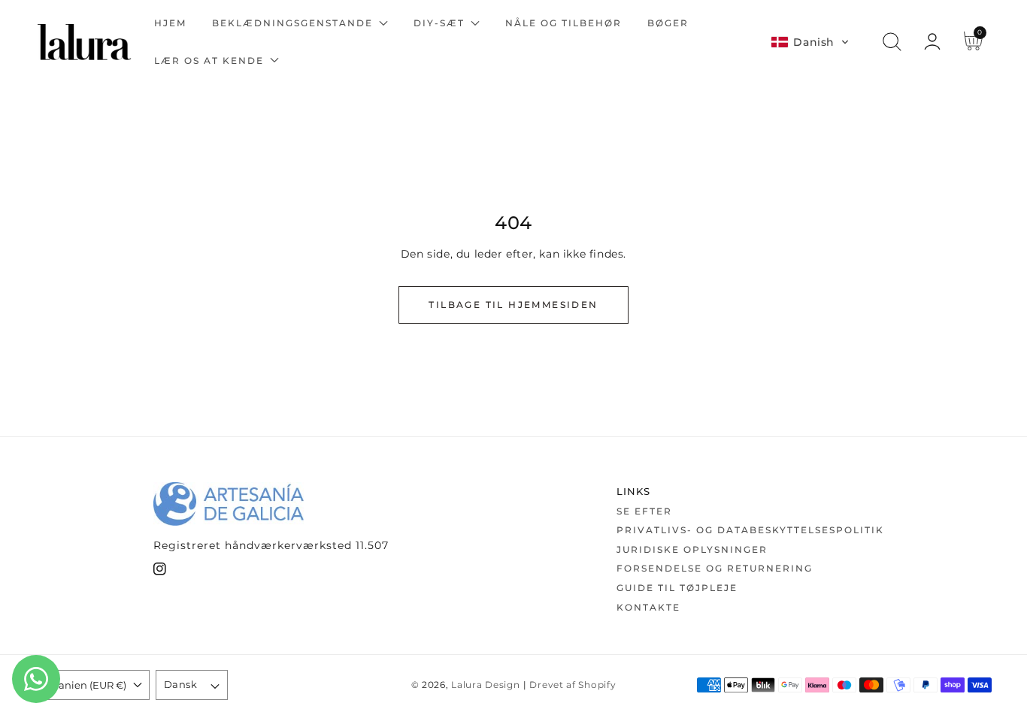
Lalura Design (485, 685)
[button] (810, 42)
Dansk (180, 684)
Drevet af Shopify (572, 685)
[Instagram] (159, 572)
